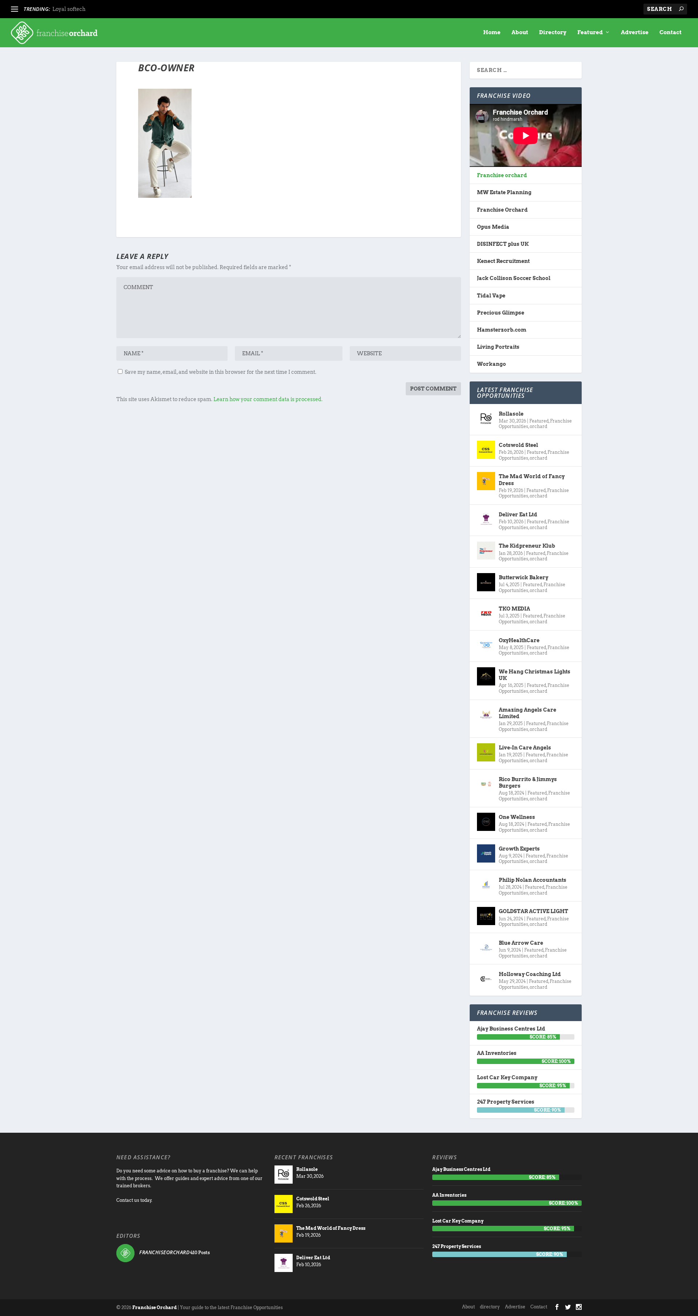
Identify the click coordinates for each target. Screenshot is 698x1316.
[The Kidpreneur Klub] (486, 550)
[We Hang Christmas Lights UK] (486, 676)
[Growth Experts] (486, 853)
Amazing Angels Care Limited (527, 713)
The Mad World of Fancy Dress (532, 479)
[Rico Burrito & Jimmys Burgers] (486, 784)
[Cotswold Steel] (486, 450)
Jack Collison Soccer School (513, 278)
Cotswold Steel (518, 445)
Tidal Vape (491, 296)
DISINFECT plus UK (503, 244)
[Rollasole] (486, 418)
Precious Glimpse (500, 313)
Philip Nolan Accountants (532, 880)
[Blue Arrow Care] (486, 948)
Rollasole (511, 414)
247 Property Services (505, 1102)
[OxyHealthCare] (486, 645)
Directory (552, 32)
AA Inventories (497, 1053)
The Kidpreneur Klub (527, 546)
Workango (491, 364)
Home (492, 32)
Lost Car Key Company (507, 1077)
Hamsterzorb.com (501, 330)
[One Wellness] (486, 822)
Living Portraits (498, 347)
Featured (590, 32)
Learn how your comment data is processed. (267, 399)
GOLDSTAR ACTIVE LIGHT (533, 911)
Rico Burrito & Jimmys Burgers (528, 782)
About (520, 32)
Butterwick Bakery (523, 577)
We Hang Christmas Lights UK (534, 675)
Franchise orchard (502, 175)
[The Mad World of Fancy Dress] (486, 481)
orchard (538, 426)
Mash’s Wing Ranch (77, 9)
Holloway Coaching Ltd (530, 974)
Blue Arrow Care (521, 943)
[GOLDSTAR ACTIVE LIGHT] (486, 916)
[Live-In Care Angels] (486, 752)
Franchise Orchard (502, 210)
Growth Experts (519, 849)
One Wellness (517, 817)
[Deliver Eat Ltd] (486, 519)
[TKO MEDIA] (486, 613)
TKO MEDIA (514, 609)
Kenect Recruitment (503, 261)
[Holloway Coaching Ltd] (486, 979)
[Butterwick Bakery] (486, 582)
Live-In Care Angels (525, 748)
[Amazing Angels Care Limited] (486, 714)
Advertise (635, 32)
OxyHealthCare (519, 640)
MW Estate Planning (504, 192)
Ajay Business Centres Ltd (511, 1029)
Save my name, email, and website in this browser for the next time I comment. (220, 372)
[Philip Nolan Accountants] (486, 885)
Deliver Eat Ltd (518, 514)
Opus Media (493, 227)
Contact (670, 32)
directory (490, 1306)
